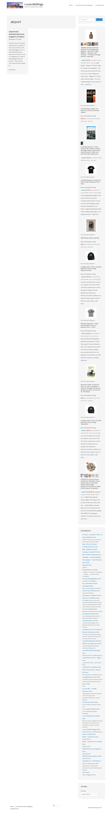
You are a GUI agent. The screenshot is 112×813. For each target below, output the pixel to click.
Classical (85, 565)
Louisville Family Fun (88, 620)
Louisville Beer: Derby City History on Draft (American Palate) (90, 110)
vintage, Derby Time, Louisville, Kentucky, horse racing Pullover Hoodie (91, 268)
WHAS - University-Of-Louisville (91, 741)
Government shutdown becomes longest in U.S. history (17, 34)
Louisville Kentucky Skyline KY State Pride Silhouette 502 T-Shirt (91, 182)
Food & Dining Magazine (89, 579)
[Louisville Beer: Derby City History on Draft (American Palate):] (91, 96)
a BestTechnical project (95, 807)
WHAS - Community (88, 737)
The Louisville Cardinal (89, 709)
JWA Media (85, 586)
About (71, 5)
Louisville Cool (100, 5)
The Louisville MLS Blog (89, 729)
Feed (94, 537)
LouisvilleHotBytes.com (89, 677)
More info (93, 63)
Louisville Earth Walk (88, 614)
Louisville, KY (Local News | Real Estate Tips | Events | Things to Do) (91, 669)
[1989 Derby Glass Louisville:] (91, 226)
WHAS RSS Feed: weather (89, 756)
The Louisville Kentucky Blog (90, 716)
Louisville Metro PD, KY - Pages (91, 658)
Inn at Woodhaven (87, 583)
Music (84, 684)
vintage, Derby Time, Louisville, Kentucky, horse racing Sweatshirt (91, 422)
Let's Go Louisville (87, 609)
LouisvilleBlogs (33, 4)
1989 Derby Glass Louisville (90, 238)
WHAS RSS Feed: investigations (91, 749)
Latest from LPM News (89, 591)
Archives (83, 791)
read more (88, 84)
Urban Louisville (87, 734)
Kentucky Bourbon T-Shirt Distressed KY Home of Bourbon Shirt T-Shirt (89, 325)
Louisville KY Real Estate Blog (90, 650)
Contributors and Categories (84, 5)
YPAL (83, 772)
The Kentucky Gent (88, 702)
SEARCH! (99, 19)
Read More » (12, 70)
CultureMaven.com (88, 570)
